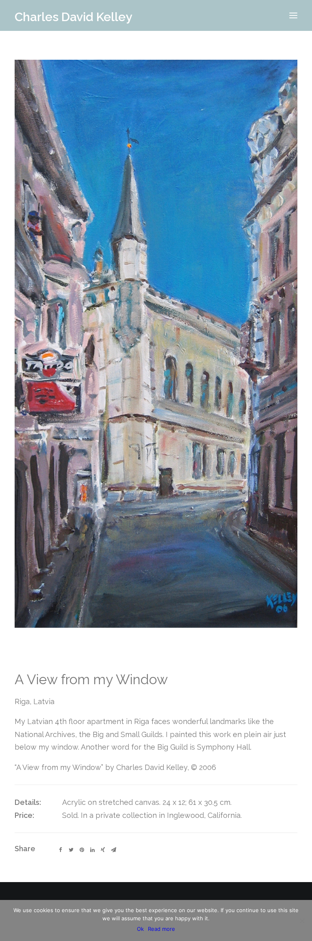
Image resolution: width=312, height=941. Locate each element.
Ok (140, 929)
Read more (161, 929)
